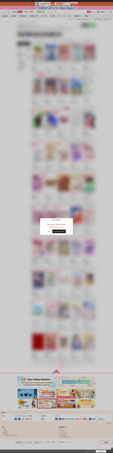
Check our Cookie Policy (90, 451)
